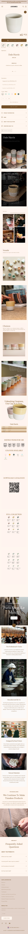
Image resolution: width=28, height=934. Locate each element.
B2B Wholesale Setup (6, 889)
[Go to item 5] (22, 46)
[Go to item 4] (17, 46)
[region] (14, 611)
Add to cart (14, 106)
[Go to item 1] (3, 46)
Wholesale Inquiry (5, 887)
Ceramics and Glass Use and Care (8, 894)
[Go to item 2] (8, 46)
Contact (3, 884)
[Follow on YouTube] (9, 923)
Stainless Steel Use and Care (7, 896)
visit (14, 617)
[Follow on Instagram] (6, 923)
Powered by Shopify (20, 930)
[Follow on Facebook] (2, 923)
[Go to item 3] (13, 46)
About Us (3, 882)
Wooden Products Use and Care (8, 899)
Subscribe (7, 918)
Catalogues (3, 891)
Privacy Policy (4, 901)
